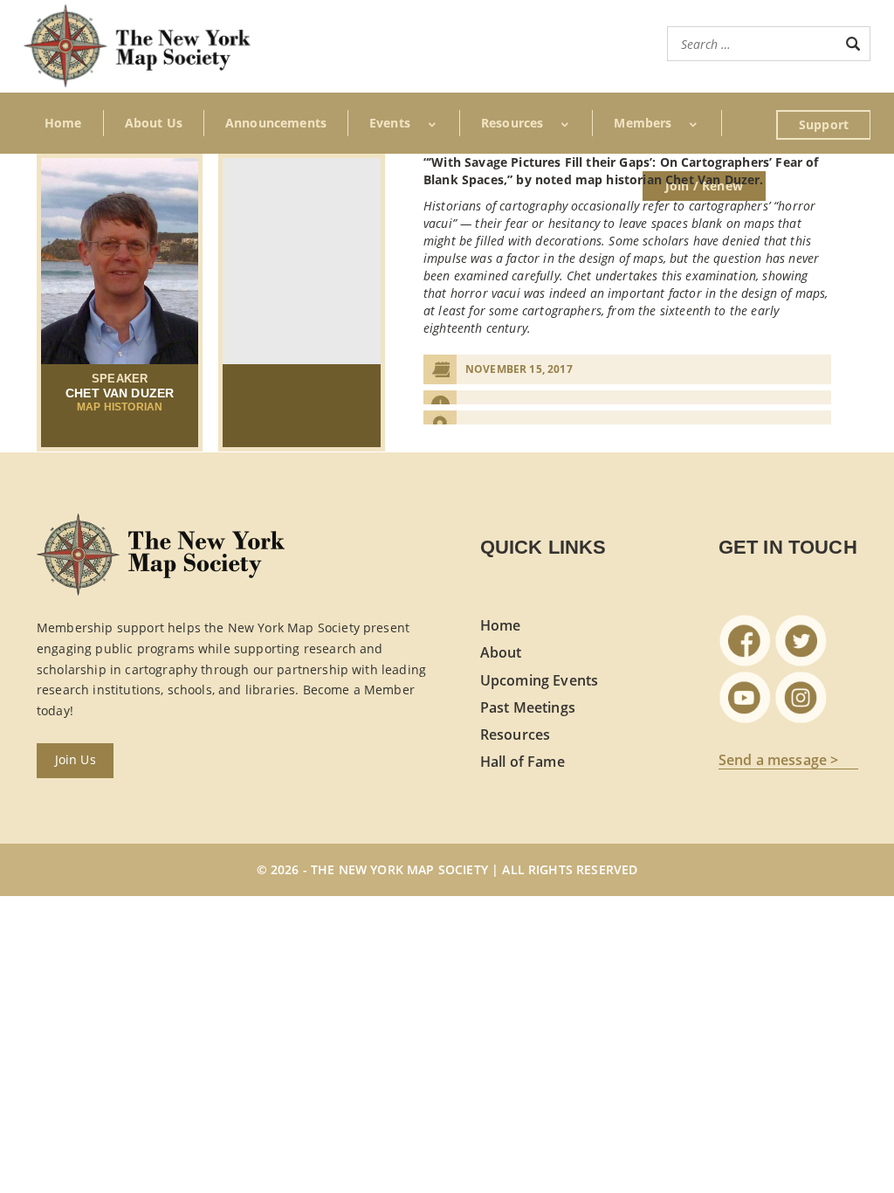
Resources (515, 734)
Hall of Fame (522, 761)
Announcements (276, 122)
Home (63, 122)
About (501, 652)
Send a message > (779, 760)
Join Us (75, 759)
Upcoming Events (539, 680)
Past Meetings (527, 707)
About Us (153, 122)
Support (824, 124)
